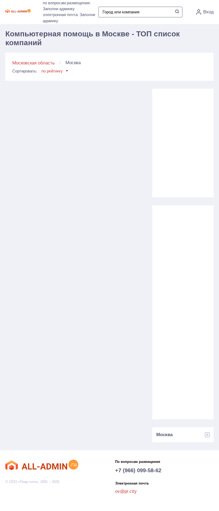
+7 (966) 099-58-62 (138, 470)
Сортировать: (37, 71)
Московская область (33, 63)
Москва (164, 434)
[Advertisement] (184, 142)
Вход (208, 11)
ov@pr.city (126, 491)
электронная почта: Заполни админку (69, 17)
